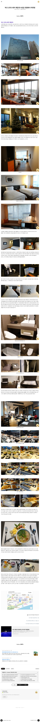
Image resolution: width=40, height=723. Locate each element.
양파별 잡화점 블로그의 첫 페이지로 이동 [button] (20, 1)
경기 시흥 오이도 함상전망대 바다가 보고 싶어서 (28, 674)
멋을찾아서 (4, 672)
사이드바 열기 (1, 1)
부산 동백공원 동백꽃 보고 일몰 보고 (32, 620)
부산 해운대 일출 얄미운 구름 (34, 617)
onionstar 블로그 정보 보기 (38, 1)
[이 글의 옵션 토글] (4, 669)
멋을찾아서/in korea (23, 9)
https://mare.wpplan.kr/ (6, 658)
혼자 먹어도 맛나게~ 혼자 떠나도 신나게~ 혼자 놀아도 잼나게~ (10, 694)
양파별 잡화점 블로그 (1, 720)
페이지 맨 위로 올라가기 (38, 720)
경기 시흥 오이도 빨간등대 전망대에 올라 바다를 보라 (10, 674)
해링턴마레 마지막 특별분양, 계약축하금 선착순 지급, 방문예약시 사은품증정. (15, 661)
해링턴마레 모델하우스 (6, 659)
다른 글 (25, 684)
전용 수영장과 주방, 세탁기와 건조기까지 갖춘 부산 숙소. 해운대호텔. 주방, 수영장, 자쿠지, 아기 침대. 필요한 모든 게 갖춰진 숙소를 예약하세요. (15, 654)
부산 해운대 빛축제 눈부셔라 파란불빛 (32, 623)
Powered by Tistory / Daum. (7, 720)
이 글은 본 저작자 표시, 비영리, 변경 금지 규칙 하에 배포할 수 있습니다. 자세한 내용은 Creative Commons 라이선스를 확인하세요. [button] (37, 669)
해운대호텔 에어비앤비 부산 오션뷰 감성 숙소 (10, 652)
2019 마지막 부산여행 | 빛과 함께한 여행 (8, 680)
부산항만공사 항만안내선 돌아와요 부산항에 (8, 677)
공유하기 (20, 684)
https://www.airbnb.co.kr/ (6, 650)
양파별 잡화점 (4, 691)
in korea (8, 672)
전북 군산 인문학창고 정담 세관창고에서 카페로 (28, 680)
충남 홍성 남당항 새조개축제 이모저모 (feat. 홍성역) (29, 676)
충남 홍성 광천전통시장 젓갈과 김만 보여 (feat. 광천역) (10, 676)
